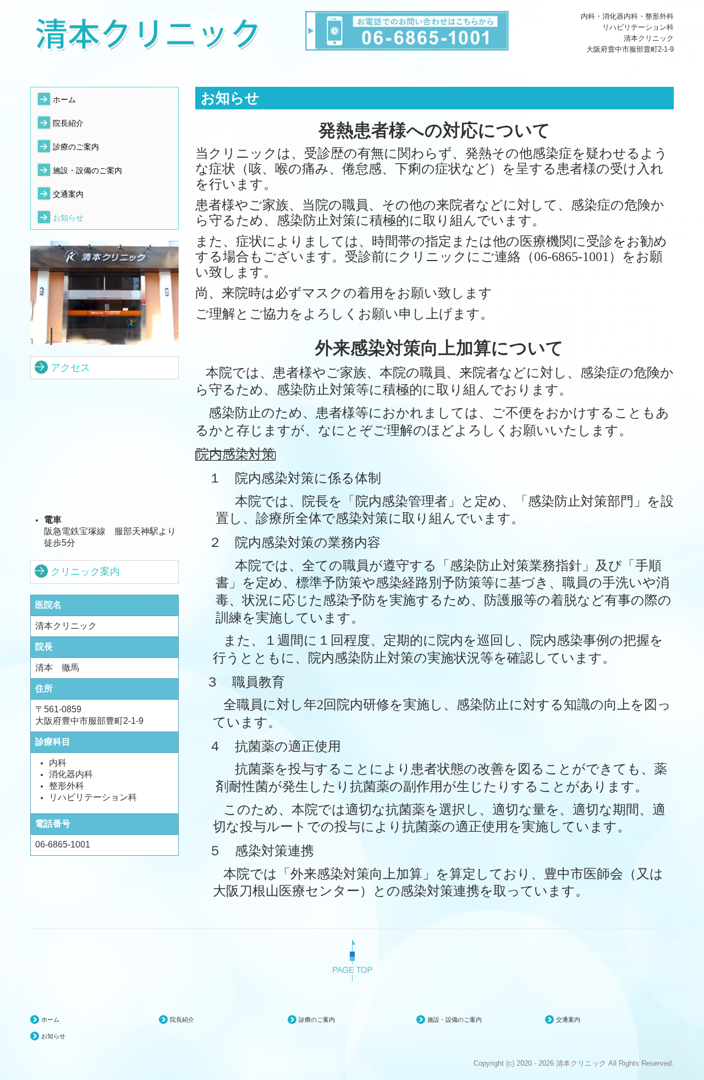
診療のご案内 (76, 146)
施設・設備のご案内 (87, 170)
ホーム (64, 99)
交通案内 (68, 194)
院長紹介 (68, 123)
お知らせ (68, 217)
